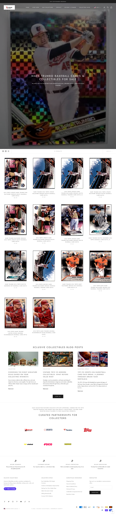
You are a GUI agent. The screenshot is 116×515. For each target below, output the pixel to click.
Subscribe (95, 492)
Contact (58, 7)
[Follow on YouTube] (21, 501)
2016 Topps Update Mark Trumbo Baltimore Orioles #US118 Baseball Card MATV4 (72, 240)
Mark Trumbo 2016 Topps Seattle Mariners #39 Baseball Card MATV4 (15, 285)
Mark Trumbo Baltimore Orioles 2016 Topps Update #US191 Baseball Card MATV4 (15, 239)
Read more (10, 388)
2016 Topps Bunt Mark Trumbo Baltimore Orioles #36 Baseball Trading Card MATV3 (100, 287)
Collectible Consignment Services (74, 491)
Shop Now (35, 7)
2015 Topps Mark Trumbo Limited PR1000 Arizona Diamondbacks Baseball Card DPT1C (15, 333)
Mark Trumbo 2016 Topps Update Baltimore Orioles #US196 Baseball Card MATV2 (100, 193)
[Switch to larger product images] (3, 151)
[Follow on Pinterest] (17, 501)
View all (58, 396)
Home (27, 7)
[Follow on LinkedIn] (29, 501)
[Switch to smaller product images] (5, 151)
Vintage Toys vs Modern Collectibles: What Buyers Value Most (55, 374)
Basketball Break (83, 369)
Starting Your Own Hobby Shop (48, 488)
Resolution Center (70, 494)
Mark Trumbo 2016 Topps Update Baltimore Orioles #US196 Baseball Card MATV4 (44, 193)
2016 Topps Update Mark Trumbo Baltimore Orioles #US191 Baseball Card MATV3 (44, 239)
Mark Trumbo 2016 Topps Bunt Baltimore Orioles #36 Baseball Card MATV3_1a (72, 286)
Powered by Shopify (57, 508)
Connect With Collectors (47, 496)
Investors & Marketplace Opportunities (50, 485)
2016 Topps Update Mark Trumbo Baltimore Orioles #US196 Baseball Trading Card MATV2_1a (72, 193)
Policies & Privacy (70, 489)
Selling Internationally (46, 493)
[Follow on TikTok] (25, 501)
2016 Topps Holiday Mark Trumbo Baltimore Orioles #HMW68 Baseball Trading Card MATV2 (44, 286)
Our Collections (47, 7)
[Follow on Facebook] (4, 501)
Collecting (11, 369)
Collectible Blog (84, 7)
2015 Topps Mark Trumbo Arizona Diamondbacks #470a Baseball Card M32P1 (43, 332)
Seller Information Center (47, 491)
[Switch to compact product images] (8, 151)
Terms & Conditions (71, 484)
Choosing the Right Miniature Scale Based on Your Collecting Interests (22, 374)
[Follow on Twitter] (8, 501)
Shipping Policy (70, 481)
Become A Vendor (70, 7)
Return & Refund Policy (71, 486)
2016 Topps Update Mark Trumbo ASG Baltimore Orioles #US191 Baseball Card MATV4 (15, 194)
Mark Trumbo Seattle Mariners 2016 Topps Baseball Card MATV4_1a (100, 238)
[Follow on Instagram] (13, 501)
